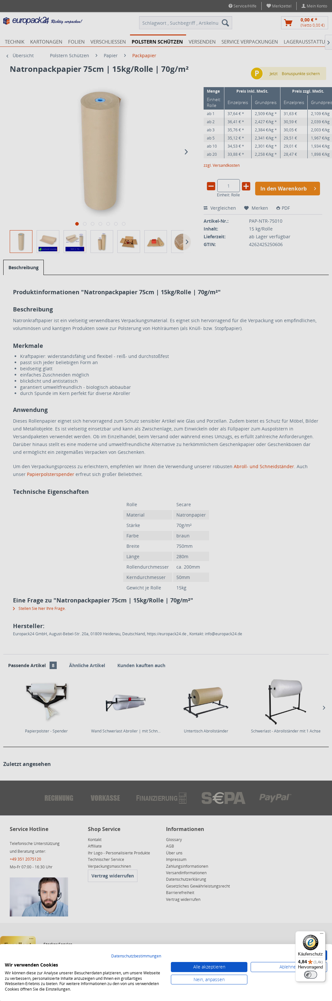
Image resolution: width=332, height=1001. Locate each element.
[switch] (310, 975)
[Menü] (322, 935)
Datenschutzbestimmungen (136, 956)
